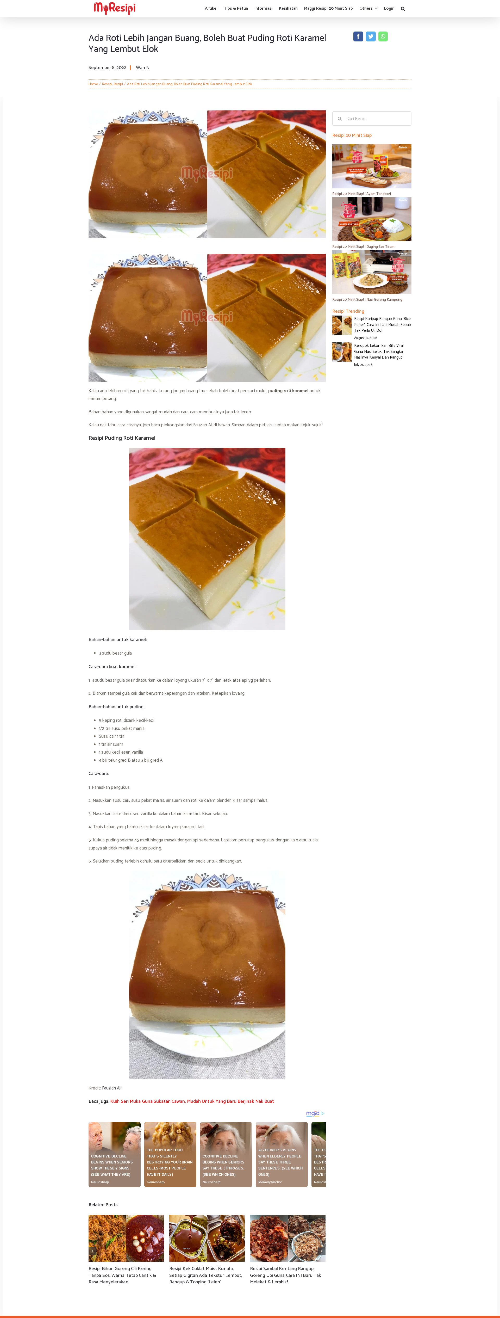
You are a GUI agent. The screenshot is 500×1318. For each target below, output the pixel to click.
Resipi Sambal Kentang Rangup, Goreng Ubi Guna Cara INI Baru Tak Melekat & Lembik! (285, 1275)
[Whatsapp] (383, 36)
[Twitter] (371, 36)
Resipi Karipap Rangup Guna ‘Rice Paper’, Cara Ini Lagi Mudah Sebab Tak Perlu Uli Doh (382, 325)
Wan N (142, 68)
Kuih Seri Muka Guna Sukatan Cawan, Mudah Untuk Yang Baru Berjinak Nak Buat (192, 1101)
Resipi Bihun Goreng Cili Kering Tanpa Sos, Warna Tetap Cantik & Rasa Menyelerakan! (122, 1275)
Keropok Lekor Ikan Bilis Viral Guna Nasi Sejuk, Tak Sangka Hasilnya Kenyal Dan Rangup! (379, 351)
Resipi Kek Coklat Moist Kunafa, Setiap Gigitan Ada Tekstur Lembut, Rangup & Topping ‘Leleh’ (205, 1275)
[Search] (403, 8)
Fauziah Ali (111, 1088)
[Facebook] (358, 36)
